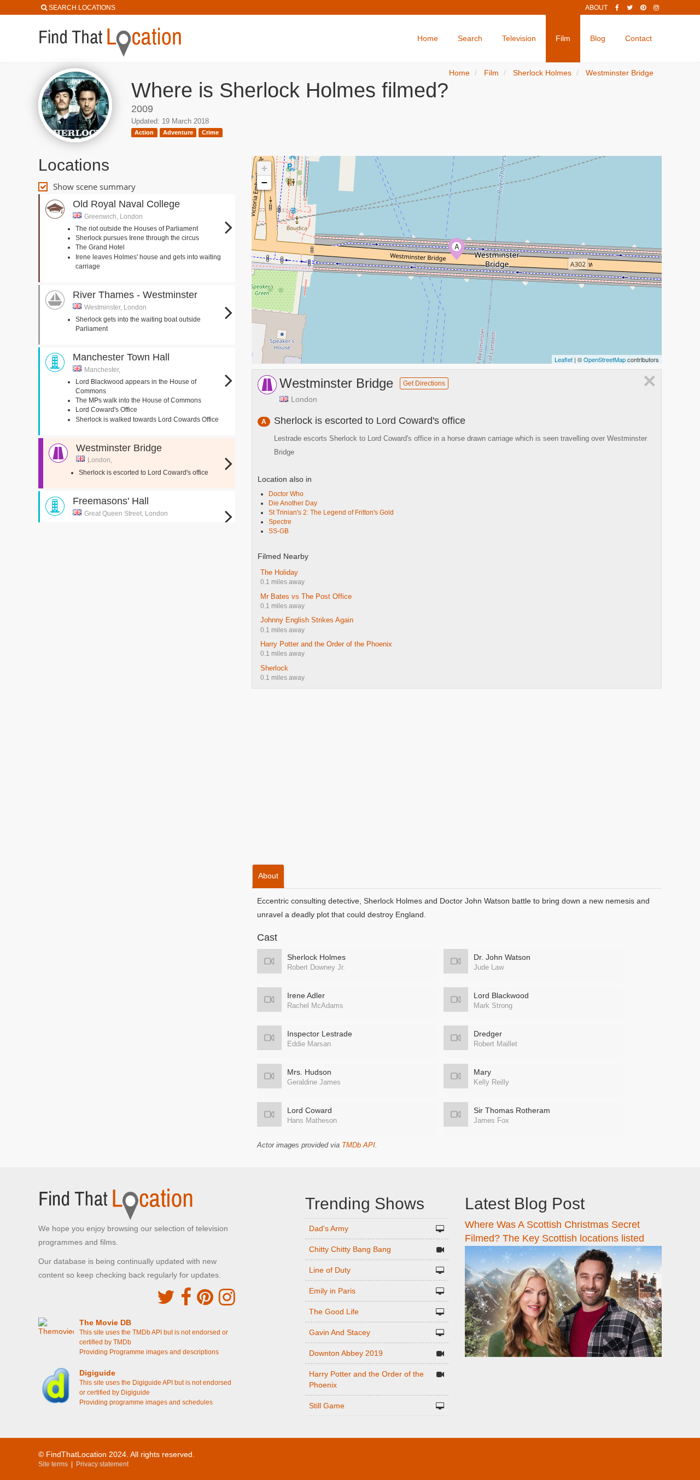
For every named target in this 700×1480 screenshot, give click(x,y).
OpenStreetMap (605, 359)
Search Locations (82, 7)
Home (427, 38)
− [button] (264, 182)
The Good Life (334, 1311)
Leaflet (564, 359)
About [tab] (268, 875)
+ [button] (264, 168)
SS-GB (279, 531)
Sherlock (274, 668)
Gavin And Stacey (339, 1332)
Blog (597, 38)
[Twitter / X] (630, 7)
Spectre (280, 522)
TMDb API (358, 1145)
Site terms (53, 1464)
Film (563, 38)
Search (470, 38)
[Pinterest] (643, 7)
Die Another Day (293, 503)
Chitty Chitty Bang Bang (350, 1249)
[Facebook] (617, 7)
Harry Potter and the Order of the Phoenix (326, 644)
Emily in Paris (332, 1290)
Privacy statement (102, 1464)
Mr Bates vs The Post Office (306, 596)
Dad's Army (328, 1228)
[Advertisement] (136, 558)
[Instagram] (656, 7)
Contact (638, 38)
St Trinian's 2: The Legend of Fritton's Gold (331, 512)
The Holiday (279, 572)
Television (519, 38)
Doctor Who (286, 494)
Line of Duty (330, 1270)
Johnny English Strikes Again (306, 620)
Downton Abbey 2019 (346, 1353)
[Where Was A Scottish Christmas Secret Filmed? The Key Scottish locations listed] (563, 1300)
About (596, 7)
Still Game (327, 1405)
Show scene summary (94, 186)
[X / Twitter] (166, 1297)
